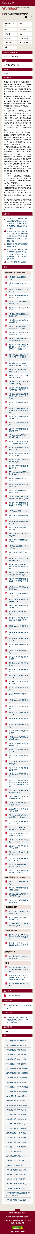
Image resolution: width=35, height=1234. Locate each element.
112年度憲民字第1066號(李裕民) (16, 1041)
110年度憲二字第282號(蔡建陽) (16, 1137)
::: (2, 1)
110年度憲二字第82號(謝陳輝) (15, 1160)
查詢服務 (10, 7)
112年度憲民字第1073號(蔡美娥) (16, 1045)
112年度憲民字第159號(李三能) (16, 1050)
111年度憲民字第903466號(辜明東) (17, 1105)
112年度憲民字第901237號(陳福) (16, 1091)
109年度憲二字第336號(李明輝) (16, 1170)
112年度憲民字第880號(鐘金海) (16, 1059)
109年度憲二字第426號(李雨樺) (16, 1184)
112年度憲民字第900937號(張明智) (17, 1077)
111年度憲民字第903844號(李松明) (17, 1110)
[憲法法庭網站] (8, 3)
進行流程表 (7, 38)
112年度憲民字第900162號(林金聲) (17, 1068)
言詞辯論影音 (8, 43)
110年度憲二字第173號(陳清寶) (16, 1114)
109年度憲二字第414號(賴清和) (16, 1179)
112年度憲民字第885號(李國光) (16, 1064)
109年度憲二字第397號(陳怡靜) (16, 1174)
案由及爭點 (23, 29)
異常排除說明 (26, 17)
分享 (31, 17)
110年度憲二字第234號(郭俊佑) (16, 1133)
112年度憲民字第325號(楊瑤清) (16, 1054)
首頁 (5, 7)
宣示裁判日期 (24, 43)
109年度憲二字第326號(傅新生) (16, 1165)
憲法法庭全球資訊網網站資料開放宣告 (17, 1217)
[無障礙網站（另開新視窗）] (17, 1227)
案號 (21, 23)
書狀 (21, 34)
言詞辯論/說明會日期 (9, 24)
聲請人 (6, 29)
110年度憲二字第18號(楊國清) (15, 1124)
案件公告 (7, 34)
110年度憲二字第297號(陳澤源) (16, 1142)
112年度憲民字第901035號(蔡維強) (17, 1087)
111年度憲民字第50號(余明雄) (15, 1100)
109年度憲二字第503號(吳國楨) (16, 1188)
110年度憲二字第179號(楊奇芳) (16, 1119)
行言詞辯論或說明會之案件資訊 (22, 7)
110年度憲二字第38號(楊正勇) (15, 1151)
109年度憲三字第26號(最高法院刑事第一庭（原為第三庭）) (18, 1194)
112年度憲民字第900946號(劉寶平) (17, 1082)
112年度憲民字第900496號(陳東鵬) (17, 1073)
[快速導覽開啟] (17, 1210)
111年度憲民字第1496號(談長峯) (16, 1096)
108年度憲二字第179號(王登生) (16, 1200)
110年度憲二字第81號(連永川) (15, 1156)
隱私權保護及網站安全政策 (17, 1213)
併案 (5, 47)
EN (23, 17)
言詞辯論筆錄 (24, 38)
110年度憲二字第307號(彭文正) (16, 1147)
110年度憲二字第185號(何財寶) (16, 1128)
